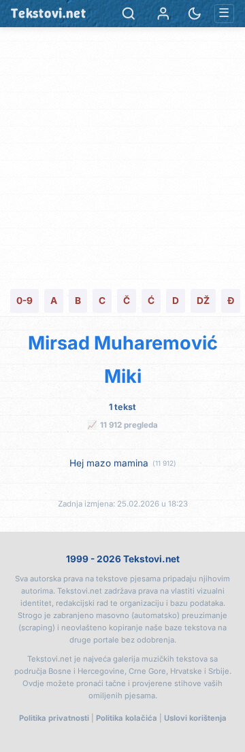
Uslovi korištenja (195, 718)
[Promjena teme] (194, 13)
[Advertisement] (122, 156)
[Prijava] (163, 13)
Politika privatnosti (54, 718)
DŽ (203, 300)
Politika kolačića (126, 718)
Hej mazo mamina (108, 463)
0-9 (24, 300)
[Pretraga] (128, 13)
